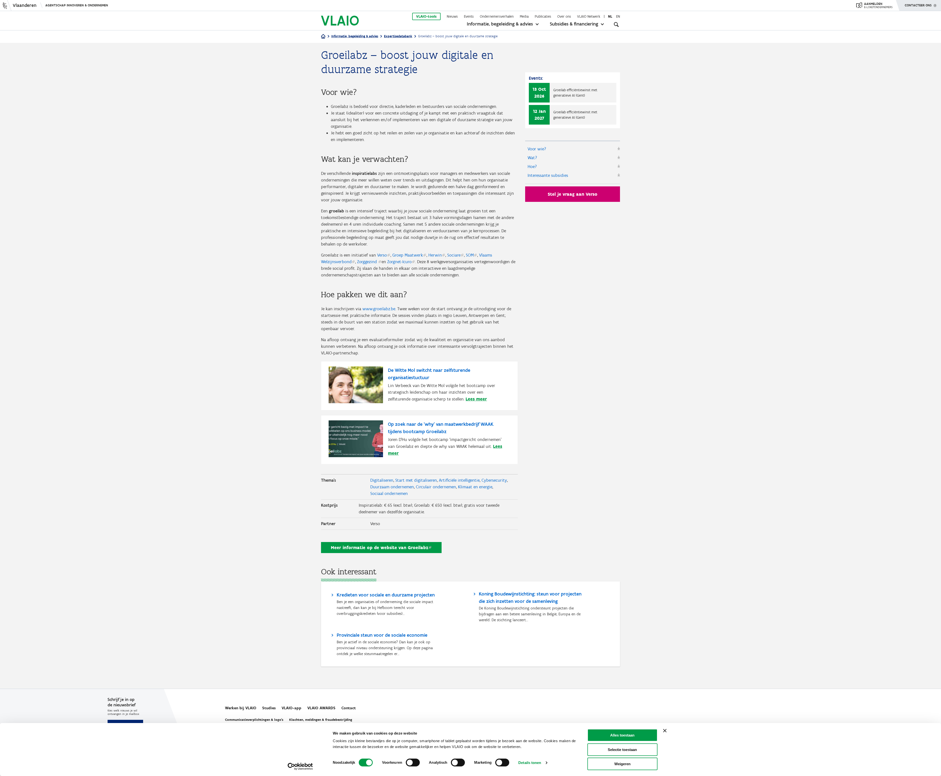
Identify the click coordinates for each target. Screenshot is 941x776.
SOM (470, 255)
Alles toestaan (622, 735)
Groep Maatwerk (407, 255)
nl (610, 16)
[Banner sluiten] (665, 730)
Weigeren (622, 764)
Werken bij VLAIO (240, 708)
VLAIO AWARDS (321, 708)
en (618, 16)
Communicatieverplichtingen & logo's (254, 720)
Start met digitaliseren (416, 480)
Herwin (435, 255)
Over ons (564, 16)
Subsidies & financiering (574, 24)
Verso (382, 255)
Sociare (453, 255)
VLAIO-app (291, 708)
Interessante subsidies (548, 175)
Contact (348, 708)
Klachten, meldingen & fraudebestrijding (320, 720)
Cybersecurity (494, 480)
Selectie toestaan (622, 750)
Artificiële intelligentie (459, 480)
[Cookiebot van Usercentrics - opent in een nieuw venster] (300, 766)
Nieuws (452, 16)
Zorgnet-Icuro (399, 261)
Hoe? (532, 166)
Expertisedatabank (398, 36)
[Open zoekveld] (616, 24)
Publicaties (543, 16)
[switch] (413, 762)
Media (524, 16)
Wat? (532, 157)
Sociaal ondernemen (389, 493)
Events (469, 16)
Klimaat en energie (475, 487)
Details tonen (529, 763)
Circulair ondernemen (436, 487)
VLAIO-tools (426, 16)
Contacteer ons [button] (918, 5)
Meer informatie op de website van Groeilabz (379, 547)
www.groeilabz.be (378, 308)
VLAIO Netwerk (588, 16)
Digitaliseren (381, 480)
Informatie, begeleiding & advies (500, 24)
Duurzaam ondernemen (392, 487)
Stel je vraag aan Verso (572, 194)
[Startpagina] (323, 36)
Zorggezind (367, 261)
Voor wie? (537, 149)
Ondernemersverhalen (497, 16)
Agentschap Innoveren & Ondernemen (76, 5)
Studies (269, 708)
